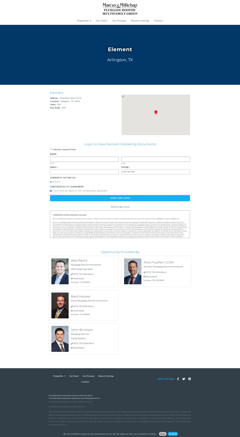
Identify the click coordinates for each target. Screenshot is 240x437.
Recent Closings (140, 20)
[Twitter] (183, 378)
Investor (56, 182)
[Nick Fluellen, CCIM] (132, 271)
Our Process (119, 20)
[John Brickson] (60, 339)
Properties (83, 20)
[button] (156, 112)
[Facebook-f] (178, 378)
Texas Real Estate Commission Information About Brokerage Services (74, 398)
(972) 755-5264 (166, 379)
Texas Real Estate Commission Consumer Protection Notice (71, 395)
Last (123, 163)
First (52, 163)
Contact (158, 20)
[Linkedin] (189, 378)
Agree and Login (120, 198)
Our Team (101, 20)
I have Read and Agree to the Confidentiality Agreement (80, 191)
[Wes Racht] (60, 271)
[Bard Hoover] (60, 305)
